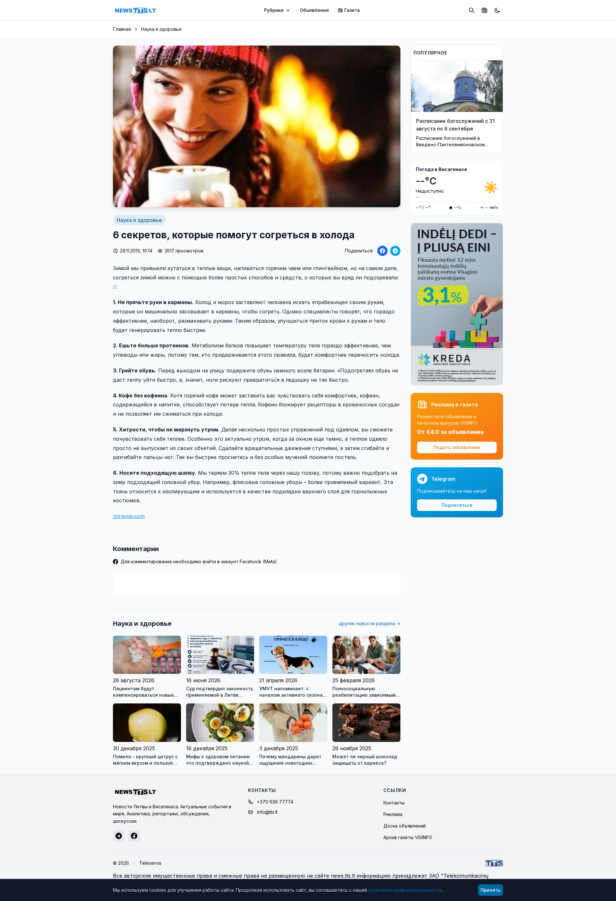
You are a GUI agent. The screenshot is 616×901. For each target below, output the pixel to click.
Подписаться (457, 505)
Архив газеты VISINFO (407, 837)
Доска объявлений (404, 826)
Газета (352, 10)
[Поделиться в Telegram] (395, 251)
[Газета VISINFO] (484, 10)
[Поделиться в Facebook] (382, 251)
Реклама (392, 814)
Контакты (394, 802)
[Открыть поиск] (471, 10)
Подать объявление (457, 447)
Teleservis (150, 863)
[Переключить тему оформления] (497, 10)
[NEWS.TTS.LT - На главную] (135, 10)
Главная (122, 29)
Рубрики (274, 10)
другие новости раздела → (369, 623)
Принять (491, 890)
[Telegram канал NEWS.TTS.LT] (118, 836)
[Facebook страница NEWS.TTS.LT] (134, 836)
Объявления (314, 10)
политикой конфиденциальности (404, 890)
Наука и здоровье (161, 29)
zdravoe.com (129, 516)
